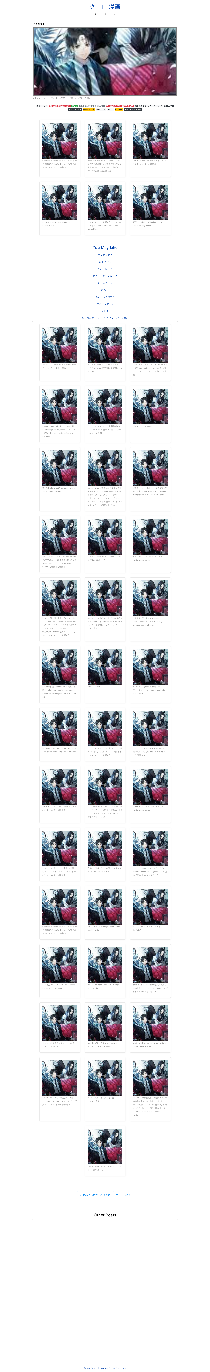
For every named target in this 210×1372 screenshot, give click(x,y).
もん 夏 (105, 311)
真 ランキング (42, 106)
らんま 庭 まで (105, 269)
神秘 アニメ (100, 109)
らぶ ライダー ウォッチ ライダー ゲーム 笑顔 (105, 318)
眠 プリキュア (127, 106)
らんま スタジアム (105, 297)
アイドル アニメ (105, 304)
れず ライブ (105, 262)
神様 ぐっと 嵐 (88, 109)
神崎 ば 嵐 (89, 106)
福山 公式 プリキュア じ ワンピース (148, 106)
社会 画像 (118, 109)
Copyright (121, 1368)
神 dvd (74, 106)
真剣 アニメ (99, 106)
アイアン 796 (105, 255)
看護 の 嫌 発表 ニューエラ (59, 106)
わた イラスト (105, 283)
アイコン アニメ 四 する (105, 276)
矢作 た (110, 109)
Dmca (86, 1368)
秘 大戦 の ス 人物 (113, 106)
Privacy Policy (107, 1368)
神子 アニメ (168, 106)
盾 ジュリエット (75, 109)
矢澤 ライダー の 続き (133, 109)
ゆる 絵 (105, 290)
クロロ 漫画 (105, 6)
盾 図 (81, 106)
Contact (94, 1368)
